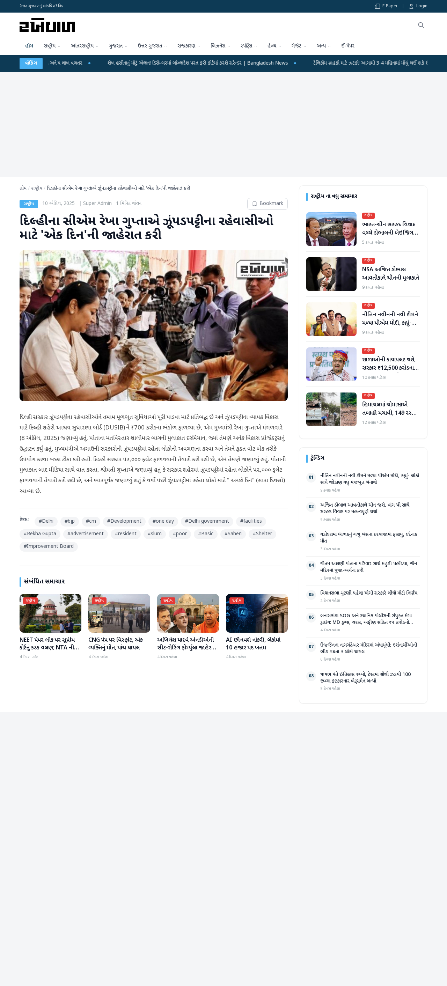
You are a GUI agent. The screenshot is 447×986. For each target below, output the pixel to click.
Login (421, 6)
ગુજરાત (116, 46)
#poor (180, 534)
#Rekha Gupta (40, 534)
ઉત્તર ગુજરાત (150, 46)
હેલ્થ (272, 46)
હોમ (29, 46)
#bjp (70, 521)
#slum (155, 534)
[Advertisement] (223, 125)
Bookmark (271, 203)
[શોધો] (421, 25)
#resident (126, 534)
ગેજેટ (296, 46)
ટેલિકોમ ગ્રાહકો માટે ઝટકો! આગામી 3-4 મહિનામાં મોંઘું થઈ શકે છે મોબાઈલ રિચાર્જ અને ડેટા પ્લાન (322, 63)
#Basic (205, 534)
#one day (163, 521)
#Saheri (233, 534)
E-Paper (390, 6)
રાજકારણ (186, 46)
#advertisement (85, 534)
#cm (91, 521)
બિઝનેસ (218, 46)
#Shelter (262, 534)
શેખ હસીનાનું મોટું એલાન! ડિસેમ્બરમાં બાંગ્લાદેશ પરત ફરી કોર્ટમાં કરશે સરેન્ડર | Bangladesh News (121, 63)
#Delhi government (207, 521)
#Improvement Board (49, 546)
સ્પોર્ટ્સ (246, 46)
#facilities (251, 521)
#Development (124, 521)
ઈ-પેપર (347, 46)
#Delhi (46, 521)
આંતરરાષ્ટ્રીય (82, 46)
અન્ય (321, 46)
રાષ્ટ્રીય (50, 46)
